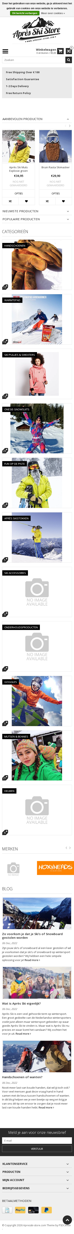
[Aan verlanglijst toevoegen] (26, 201)
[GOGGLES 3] (37, 678)
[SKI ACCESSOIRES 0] (37, 569)
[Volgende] (70, 849)
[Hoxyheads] (55, 868)
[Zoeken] (68, 60)
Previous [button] (65, 126)
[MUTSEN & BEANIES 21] (37, 733)
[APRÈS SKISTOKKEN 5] (37, 515)
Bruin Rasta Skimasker (56, 167)
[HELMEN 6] (37, 787)
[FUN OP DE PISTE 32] (37, 460)
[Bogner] (18, 869)
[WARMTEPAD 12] (37, 296)
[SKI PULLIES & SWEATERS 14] (37, 351)
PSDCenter (65, 1225)
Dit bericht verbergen (24, 13)
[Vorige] (66, 849)
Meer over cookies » (53, 13)
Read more (32, 960)
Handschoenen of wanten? (22, 1077)
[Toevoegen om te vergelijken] (10, 201)
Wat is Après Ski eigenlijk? (21, 1003)
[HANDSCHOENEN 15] (37, 242)
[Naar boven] (67, 1220)
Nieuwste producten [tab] (20, 211)
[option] (18, 169)
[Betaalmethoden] (7, 1210)
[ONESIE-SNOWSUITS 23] (37, 406)
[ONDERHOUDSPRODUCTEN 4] (37, 623)
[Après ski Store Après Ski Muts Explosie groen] (18, 146)
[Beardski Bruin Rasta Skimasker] (55, 146)
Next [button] (70, 126)
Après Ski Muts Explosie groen (18, 169)
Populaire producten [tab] (21, 219)
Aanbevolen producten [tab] (22, 119)
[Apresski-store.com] (37, 29)
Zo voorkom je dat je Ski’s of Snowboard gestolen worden (32, 936)
